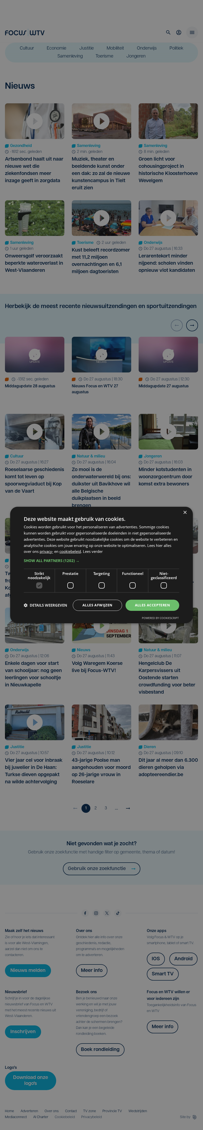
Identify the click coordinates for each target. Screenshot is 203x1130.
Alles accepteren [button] (152, 605)
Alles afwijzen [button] (97, 605)
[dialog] (101, 565)
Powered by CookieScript (160, 618)
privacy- (46, 551)
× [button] (185, 512)
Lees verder (93, 551)
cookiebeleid (70, 551)
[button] (101, 560)
